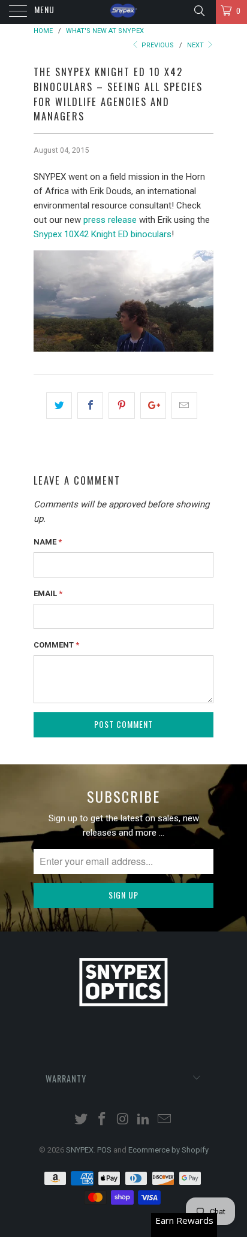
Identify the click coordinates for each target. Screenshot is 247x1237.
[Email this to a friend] (184, 405)
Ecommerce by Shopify (168, 1149)
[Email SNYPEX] (165, 1120)
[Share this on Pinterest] (121, 405)
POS (104, 1149)
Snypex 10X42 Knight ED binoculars (102, 234)
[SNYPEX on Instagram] (123, 1120)
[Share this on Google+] (153, 405)
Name (48, 541)
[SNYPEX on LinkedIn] (144, 1120)
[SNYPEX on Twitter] (82, 1120)
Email (48, 593)
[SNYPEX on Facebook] (102, 1120)
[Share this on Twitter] (59, 405)
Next (196, 45)
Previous (157, 45)
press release (110, 219)
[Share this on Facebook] (90, 405)
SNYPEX (80, 1149)
